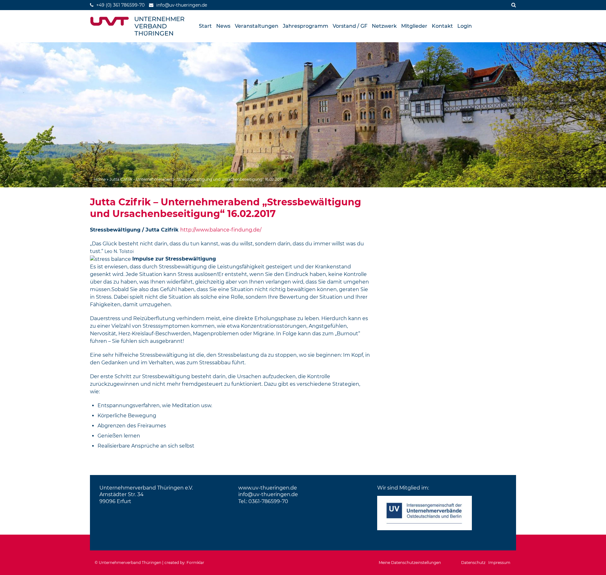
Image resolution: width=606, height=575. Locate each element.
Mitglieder (414, 26)
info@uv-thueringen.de (268, 494)
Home (100, 179)
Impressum (499, 562)
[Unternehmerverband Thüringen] (137, 26)
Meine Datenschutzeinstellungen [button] (410, 562)
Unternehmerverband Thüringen (130, 562)
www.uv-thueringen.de (267, 488)
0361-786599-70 (268, 501)
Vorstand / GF (350, 26)
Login (464, 26)
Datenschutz (473, 562)
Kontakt (442, 26)
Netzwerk (384, 26)
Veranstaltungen (256, 26)
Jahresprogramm (305, 26)
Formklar (195, 562)
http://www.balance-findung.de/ (220, 230)
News (223, 26)
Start (205, 26)
